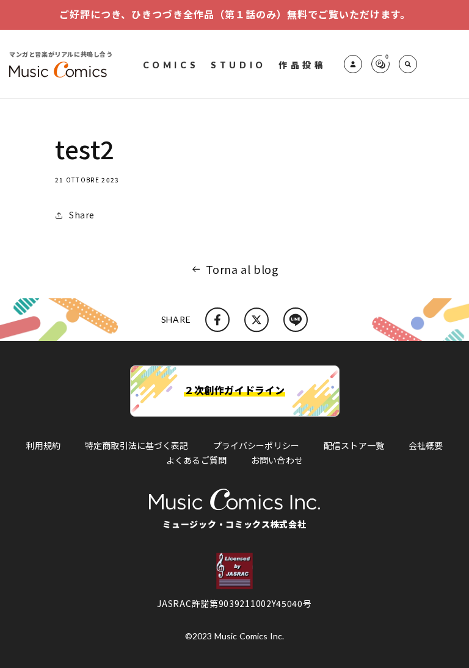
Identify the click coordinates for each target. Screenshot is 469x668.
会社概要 (426, 445)
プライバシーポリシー (256, 445)
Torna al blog (242, 269)
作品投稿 (302, 64)
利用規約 (43, 445)
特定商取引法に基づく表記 (137, 445)
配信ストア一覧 (354, 445)
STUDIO (238, 64)
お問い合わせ (277, 460)
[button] (408, 64)
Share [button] (82, 215)
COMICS (171, 64)
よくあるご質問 (196, 460)
